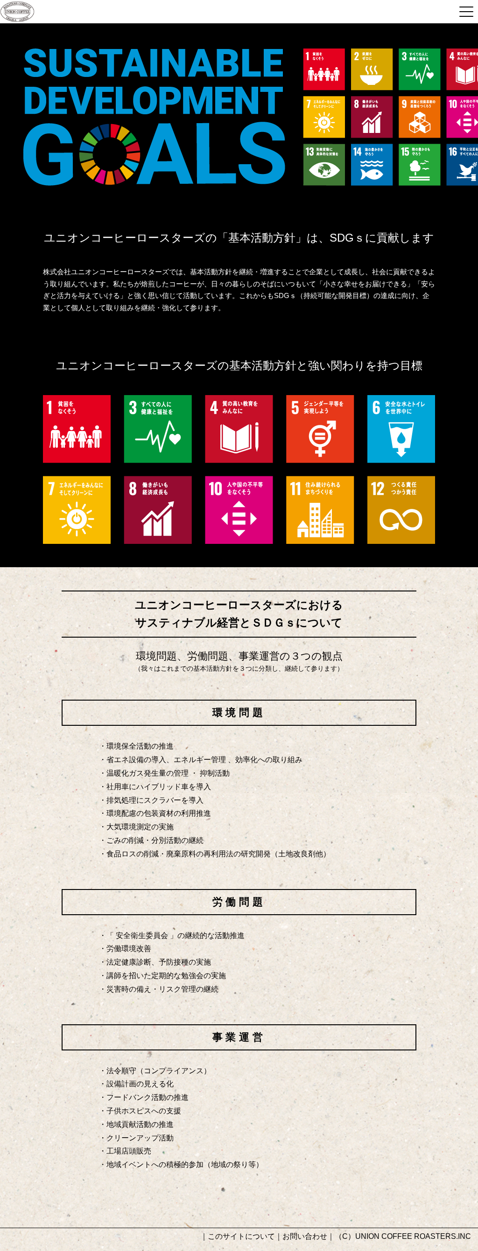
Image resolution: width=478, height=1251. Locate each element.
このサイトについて (241, 1236)
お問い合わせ (304, 1236)
